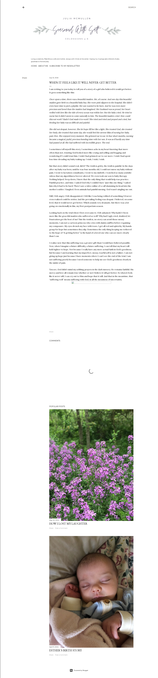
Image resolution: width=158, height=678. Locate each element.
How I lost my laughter (68, 523)
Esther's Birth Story (65, 650)
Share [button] (24, 78)
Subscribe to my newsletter (64, 66)
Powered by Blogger (81, 670)
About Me (43, 66)
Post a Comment (61, 528)
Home (34, 66)
